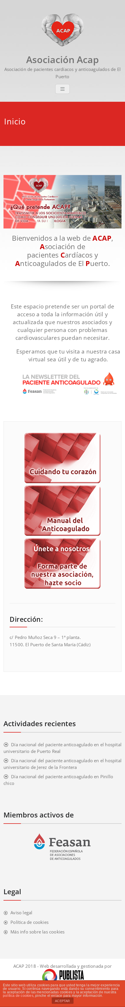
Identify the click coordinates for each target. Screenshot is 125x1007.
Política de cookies (29, 922)
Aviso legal (21, 912)
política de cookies (18, 996)
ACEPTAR (62, 1001)
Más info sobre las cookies (37, 932)
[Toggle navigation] (62, 89)
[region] (62, 201)
